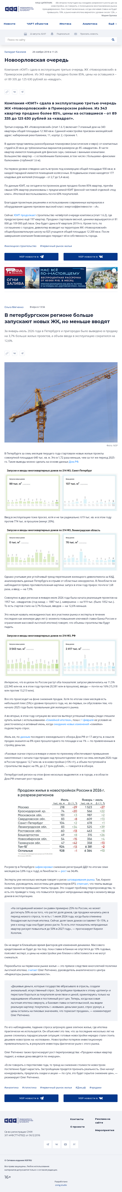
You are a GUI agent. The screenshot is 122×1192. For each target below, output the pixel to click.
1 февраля (87, 720)
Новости (9, 23)
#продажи (96, 1087)
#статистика (29, 1087)
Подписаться (63, 33)
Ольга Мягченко (14, 307)
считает (32, 970)
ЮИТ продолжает (25, 215)
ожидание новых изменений (71, 724)
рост (64, 871)
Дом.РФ (73, 461)
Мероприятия (104, 1130)
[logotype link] (19, 9)
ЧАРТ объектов (37, 23)
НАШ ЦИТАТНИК (43, 2)
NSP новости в (29, 256)
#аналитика (11, 1087)
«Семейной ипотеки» (58, 720)
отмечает (82, 883)
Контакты (77, 1119)
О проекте (77, 1126)
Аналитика (90, 23)
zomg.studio (61, 1185)
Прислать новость (89, 33)
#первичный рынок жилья (56, 246)
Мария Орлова (109, 15)
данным (25, 737)
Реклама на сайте (102, 1120)
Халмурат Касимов (15, 51)
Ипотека (65, 23)
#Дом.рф (81, 1087)
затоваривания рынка (81, 879)
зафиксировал (44, 867)
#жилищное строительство (20, 246)
